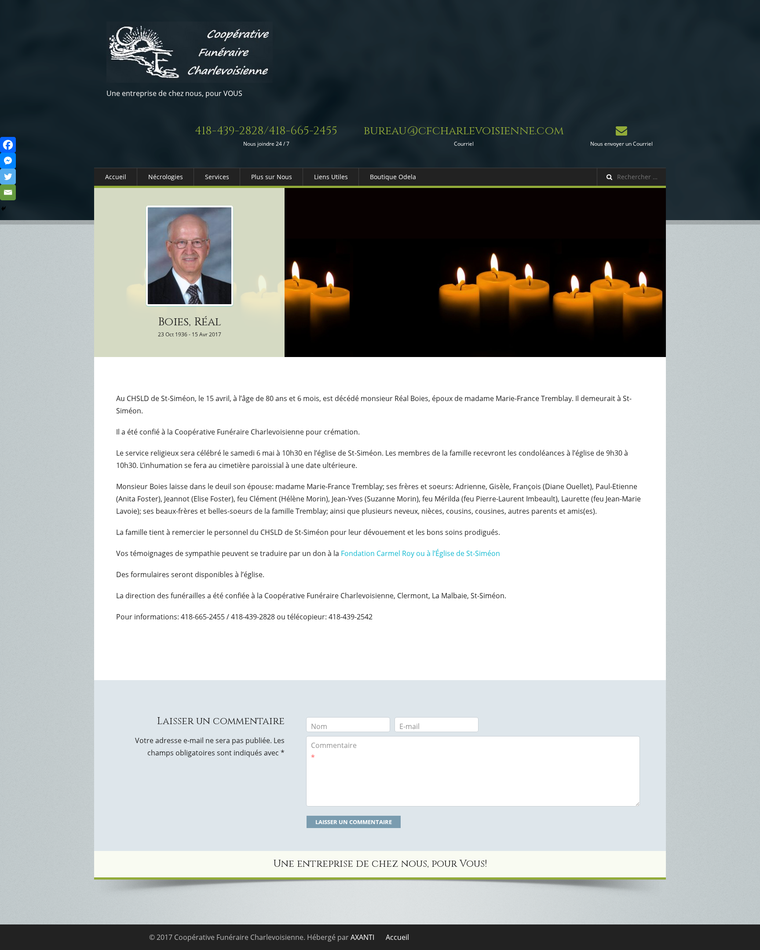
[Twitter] (8, 176)
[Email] (8, 192)
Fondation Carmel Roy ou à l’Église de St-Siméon (420, 553)
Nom (319, 726)
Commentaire (334, 751)
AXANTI (362, 937)
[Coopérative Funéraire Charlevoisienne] (189, 52)
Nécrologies (165, 177)
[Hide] (3, 208)
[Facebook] (8, 145)
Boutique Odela (393, 177)
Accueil (115, 177)
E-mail (409, 726)
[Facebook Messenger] (8, 161)
